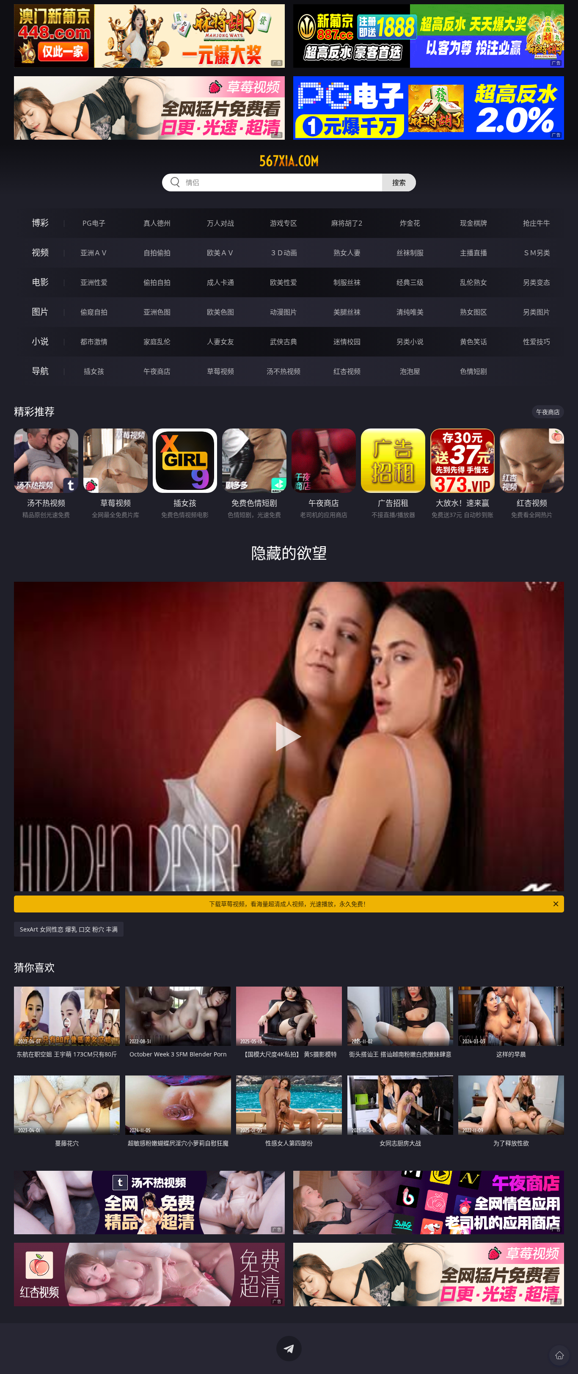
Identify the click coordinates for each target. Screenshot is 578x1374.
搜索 (399, 182)
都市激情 (93, 341)
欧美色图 (220, 312)
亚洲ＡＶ (93, 252)
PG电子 (94, 223)
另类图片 (536, 312)
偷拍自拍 (157, 282)
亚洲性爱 (93, 282)
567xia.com (289, 160)
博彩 (40, 223)
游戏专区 (283, 223)
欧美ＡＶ (220, 252)
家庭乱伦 (157, 341)
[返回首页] (559, 1355)
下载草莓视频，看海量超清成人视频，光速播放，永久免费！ (289, 904)
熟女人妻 (347, 252)
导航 (40, 371)
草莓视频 (220, 371)
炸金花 (410, 223)
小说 (40, 341)
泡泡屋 (410, 371)
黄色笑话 (473, 341)
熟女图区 (473, 312)
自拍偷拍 (157, 252)
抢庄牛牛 (536, 223)
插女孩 (94, 371)
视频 (40, 252)
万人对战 (220, 223)
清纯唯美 (410, 312)
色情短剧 (473, 371)
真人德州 (157, 223)
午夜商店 (157, 371)
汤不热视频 (283, 371)
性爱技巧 (536, 341)
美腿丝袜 (347, 312)
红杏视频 (347, 371)
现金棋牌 (473, 223)
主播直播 (473, 252)
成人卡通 (220, 282)
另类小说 (410, 341)
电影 (40, 282)
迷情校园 (347, 341)
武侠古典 (283, 341)
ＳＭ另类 (536, 252)
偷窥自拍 (93, 312)
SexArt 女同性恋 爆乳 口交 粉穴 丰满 (69, 929)
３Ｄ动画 (283, 252)
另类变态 (536, 282)
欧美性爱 (283, 282)
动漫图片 (283, 312)
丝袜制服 (410, 252)
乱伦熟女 (473, 282)
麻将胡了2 (346, 223)
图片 (40, 312)
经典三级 (410, 282)
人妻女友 (220, 341)
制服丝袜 (347, 282)
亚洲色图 (157, 312)
